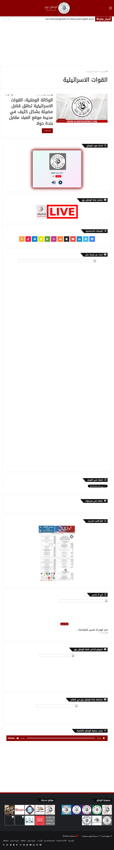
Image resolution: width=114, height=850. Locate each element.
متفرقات (5, 841)
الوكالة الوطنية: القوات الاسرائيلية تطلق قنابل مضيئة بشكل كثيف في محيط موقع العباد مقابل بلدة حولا (31, 111)
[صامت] (17, 738)
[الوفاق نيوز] (57, 8)
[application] (57, 738)
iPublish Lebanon (69, 836)
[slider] (12, 737)
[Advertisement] (57, 43)
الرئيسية (103, 72)
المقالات (23, 841)
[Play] (60, 182)
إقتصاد (39, 841)
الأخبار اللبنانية (61, 841)
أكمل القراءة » (47, 130)
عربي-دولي (31, 841)
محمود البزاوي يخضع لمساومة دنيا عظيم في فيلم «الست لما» (69, 19)
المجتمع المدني (49, 841)
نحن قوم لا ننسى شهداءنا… (92, 629)
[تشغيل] (104, 738)
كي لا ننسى (14, 841)
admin (49, 95)
